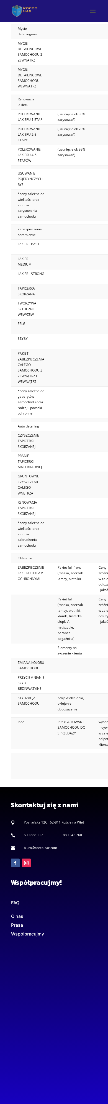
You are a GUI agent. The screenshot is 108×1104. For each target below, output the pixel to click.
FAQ (15, 902)
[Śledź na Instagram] (26, 863)
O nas (17, 916)
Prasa (17, 925)
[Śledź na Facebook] (15, 863)
